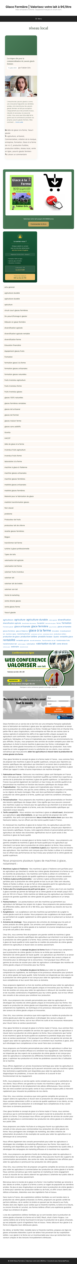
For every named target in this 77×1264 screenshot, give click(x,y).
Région (7, 537)
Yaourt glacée (10, 613)
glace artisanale (22, 626)
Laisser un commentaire (17, 154)
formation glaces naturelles (15, 374)
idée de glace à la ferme (17, 130)
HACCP (7, 438)
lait (4, 634)
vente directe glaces (13, 601)
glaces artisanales (64, 627)
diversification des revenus (29, 623)
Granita (7, 432)
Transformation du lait (48, 640)
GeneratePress (63, 1261)
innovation (55, 631)
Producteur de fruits (13, 520)
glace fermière (39, 626)
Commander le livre (38, 224)
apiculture (8, 305)
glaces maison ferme (13, 421)
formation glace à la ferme (15, 363)
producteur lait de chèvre (15, 525)
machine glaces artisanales (15, 473)
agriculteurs (8, 620)
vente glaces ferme (12, 607)
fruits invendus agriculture (15, 380)
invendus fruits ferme (13, 456)
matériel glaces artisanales (15, 485)
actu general (10, 287)
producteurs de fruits (36, 634)
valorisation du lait (46, 643)
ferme (59, 623)
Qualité (56, 637)
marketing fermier (23, 634)
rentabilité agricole (22, 640)
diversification (64, 620)
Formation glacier (8, 627)
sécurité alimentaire (35, 640)
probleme (8, 514)
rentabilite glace (66, 637)
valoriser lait (9, 578)
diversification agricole (14, 328)
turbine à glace (21, 644)
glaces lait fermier (12, 415)
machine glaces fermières (15, 479)
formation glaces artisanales (16, 368)
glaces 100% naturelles (14, 398)
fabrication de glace (50, 623)
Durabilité (40, 623)
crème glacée (53, 620)
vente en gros (6, 647)
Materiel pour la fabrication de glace (19, 496)
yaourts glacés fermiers (21, 151)
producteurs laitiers (60, 634)
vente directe (62, 644)
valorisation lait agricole (14, 560)
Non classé (9, 508)
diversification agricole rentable (17, 334)
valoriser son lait (11, 589)
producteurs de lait (48, 634)
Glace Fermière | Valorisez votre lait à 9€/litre (38, 7)
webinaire (15, 647)
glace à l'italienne (22, 631)
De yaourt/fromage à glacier (16, 316)
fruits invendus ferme (13, 386)
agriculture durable (12, 293)
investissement (65, 631)
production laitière (12, 148)
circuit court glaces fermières (16, 310)
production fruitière (20, 145)
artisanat (20, 136)
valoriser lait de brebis (13, 584)
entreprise (9, 142)
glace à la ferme (40, 630)
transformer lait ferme (13, 543)
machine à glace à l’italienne (16, 467)
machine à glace (11, 634)
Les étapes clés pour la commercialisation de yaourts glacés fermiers (20, 61)
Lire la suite (19, 122)
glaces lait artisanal (12, 409)
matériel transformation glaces (17, 502)
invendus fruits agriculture (15, 450)
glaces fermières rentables (15, 403)
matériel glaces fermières (15, 491)
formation (18, 142)
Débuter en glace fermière (15, 322)
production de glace (11, 637)
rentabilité (9, 640)
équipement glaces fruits (14, 351)
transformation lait (10, 644)
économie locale (24, 647)
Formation (9, 357)
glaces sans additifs (13, 427)
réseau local (25, 148)
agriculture (11, 136)
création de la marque (27, 139)
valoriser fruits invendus (14, 572)
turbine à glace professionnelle (17, 549)
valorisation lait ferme (13, 566)
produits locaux (45, 636)
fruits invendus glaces (13, 392)
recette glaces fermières (14, 531)
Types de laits (10, 554)
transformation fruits (63, 640)
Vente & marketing (12, 595)
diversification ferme (13, 339)
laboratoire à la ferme (13, 461)
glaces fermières (9, 631)
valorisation (30, 644)
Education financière (13, 345)
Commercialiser (11, 139)
